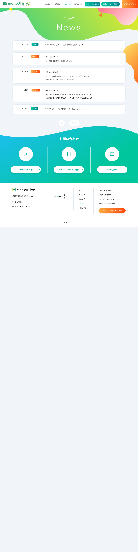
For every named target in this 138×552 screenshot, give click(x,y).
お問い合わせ (78, 4)
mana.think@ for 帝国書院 (113, 210)
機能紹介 (58, 4)
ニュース (67, 4)
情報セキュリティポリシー (24, 206)
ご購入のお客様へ (130, 4)
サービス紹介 (46, 4)
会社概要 (18, 202)
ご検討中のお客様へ (92, 4)
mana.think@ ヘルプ (106, 199)
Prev (61, 123)
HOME (81, 190)
